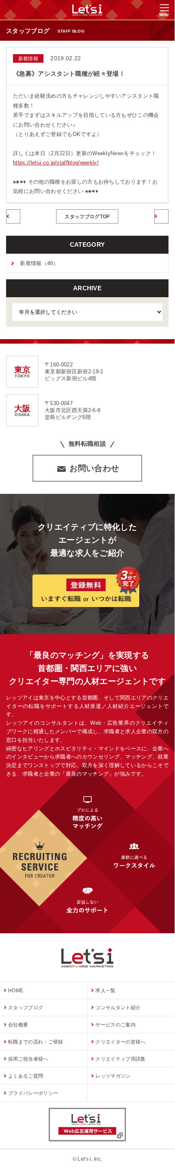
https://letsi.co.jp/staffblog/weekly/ (56, 163)
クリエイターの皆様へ (120, 1042)
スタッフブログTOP (87, 216)
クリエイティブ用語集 (120, 1059)
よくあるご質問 (25, 1076)
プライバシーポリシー (33, 1093)
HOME (15, 990)
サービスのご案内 (115, 1025)
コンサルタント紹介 (117, 1008)
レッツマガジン (112, 1076)
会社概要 (18, 1025)
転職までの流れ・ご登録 (35, 1042)
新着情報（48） (39, 263)
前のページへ (13, 215)
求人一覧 (105, 990)
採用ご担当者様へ (28, 1059)
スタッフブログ (25, 1008)
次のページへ (161, 215)
